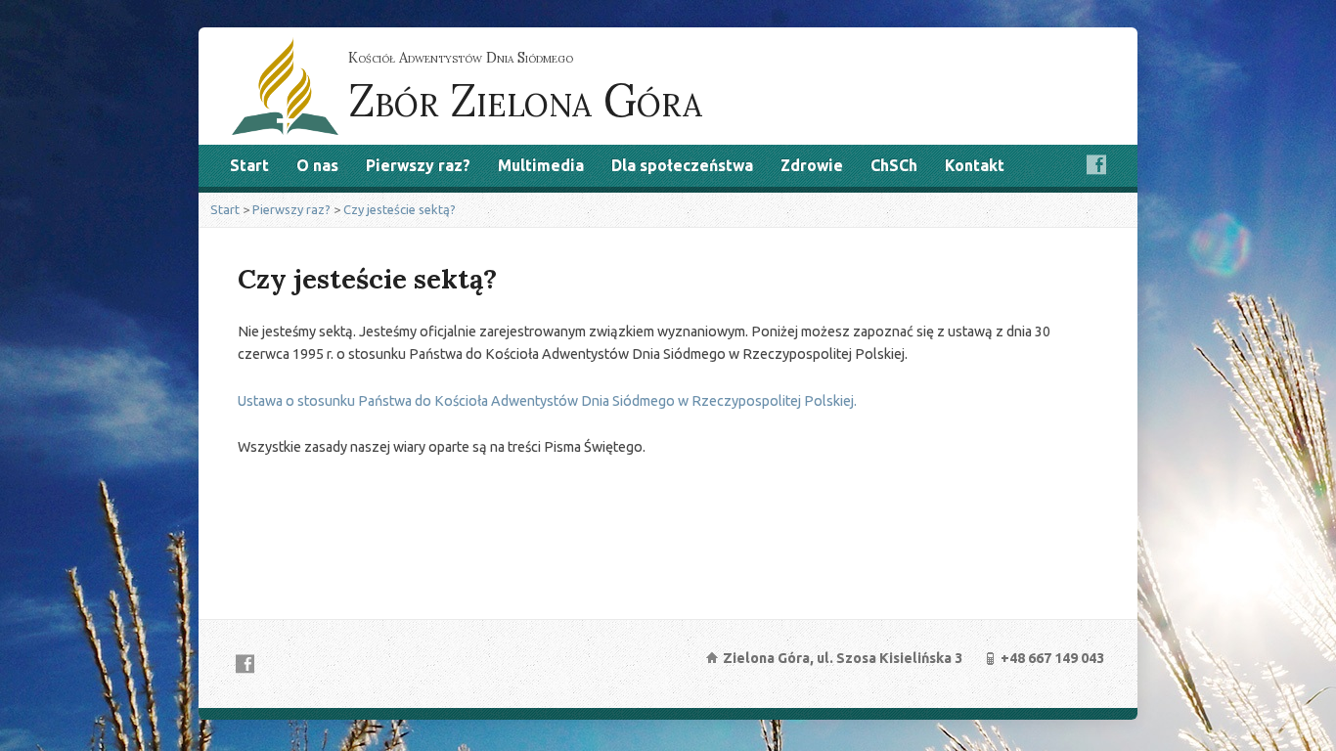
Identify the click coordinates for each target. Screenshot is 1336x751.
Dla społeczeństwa (682, 165)
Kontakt (974, 165)
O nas (317, 165)
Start (249, 165)
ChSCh (893, 165)
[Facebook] (1096, 164)
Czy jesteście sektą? (399, 209)
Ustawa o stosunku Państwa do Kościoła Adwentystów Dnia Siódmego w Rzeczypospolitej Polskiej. (547, 401)
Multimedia (541, 165)
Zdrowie (811, 165)
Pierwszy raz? (418, 165)
